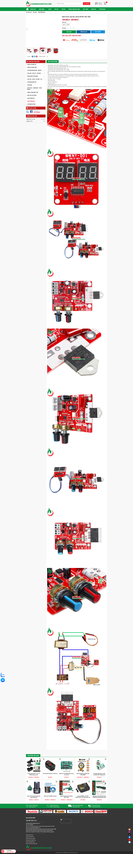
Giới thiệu (85, 9)
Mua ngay (69, 31)
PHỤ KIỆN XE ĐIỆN (31, 104)
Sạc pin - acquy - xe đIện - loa (35, 79)
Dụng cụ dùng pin (32, 64)
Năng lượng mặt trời (33, 92)
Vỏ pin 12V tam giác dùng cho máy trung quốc (33, 796)
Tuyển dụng (102, 9)
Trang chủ (33, 9)
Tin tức (56, 9)
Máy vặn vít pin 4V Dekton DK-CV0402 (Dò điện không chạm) (99, 796)
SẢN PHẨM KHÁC (31, 101)
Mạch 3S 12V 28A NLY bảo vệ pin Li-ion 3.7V (66, 774)
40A (64, 24)
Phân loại (64, 22)
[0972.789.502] (2, 851)
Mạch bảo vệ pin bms (33, 76)
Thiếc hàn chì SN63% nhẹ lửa (50, 796)
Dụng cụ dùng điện (32, 67)
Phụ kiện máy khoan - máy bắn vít (35, 70)
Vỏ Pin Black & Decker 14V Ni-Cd (50, 773)
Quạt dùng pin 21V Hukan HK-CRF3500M (82, 774)
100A (68, 24)
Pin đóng (30, 85)
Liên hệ (63, 9)
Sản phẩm (41, 9)
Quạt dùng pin (31, 98)
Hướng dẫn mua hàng (74, 9)
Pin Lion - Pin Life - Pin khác (34, 73)
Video (49, 9)
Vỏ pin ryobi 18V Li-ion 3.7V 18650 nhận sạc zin (34, 774)
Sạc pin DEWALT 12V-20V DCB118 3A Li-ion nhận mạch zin (83, 796)
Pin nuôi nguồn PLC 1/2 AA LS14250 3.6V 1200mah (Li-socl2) (99, 775)
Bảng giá (93, 9)
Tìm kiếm (87, 3)
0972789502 (37, 112)
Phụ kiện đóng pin (32, 82)
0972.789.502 (10, 852)
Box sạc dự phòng (32, 95)
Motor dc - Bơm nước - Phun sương (34, 88)
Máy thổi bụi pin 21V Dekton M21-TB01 (66, 796)
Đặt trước (98, 31)
